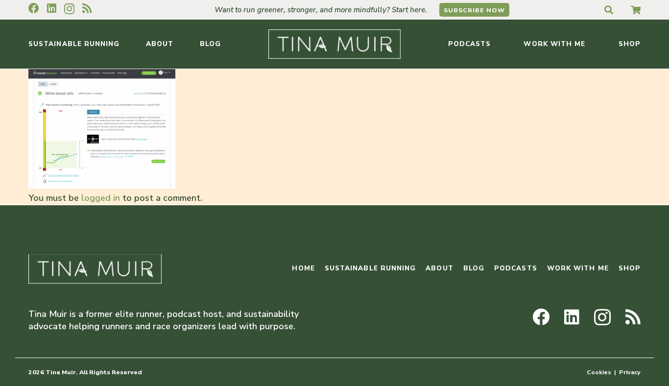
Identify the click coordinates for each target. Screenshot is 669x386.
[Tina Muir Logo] (334, 44)
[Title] (636, 9)
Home (303, 268)
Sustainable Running (370, 268)
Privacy (630, 372)
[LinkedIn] (51, 8)
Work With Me (578, 268)
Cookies (599, 372)
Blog (473, 268)
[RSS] (87, 8)
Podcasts (515, 268)
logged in (100, 198)
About (439, 268)
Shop (630, 268)
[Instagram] (69, 9)
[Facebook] (33, 8)
